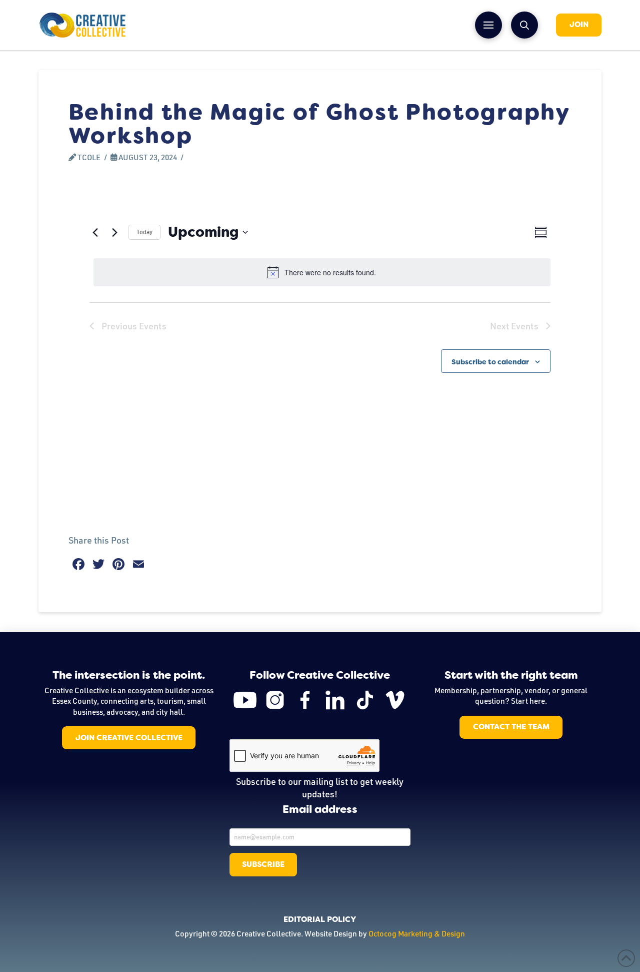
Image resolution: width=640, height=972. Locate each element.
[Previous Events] (96, 232)
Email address (320, 809)
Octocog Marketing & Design (416, 933)
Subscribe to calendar (490, 361)
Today (144, 232)
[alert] (322, 272)
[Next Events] (115, 232)
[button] (488, 25)
